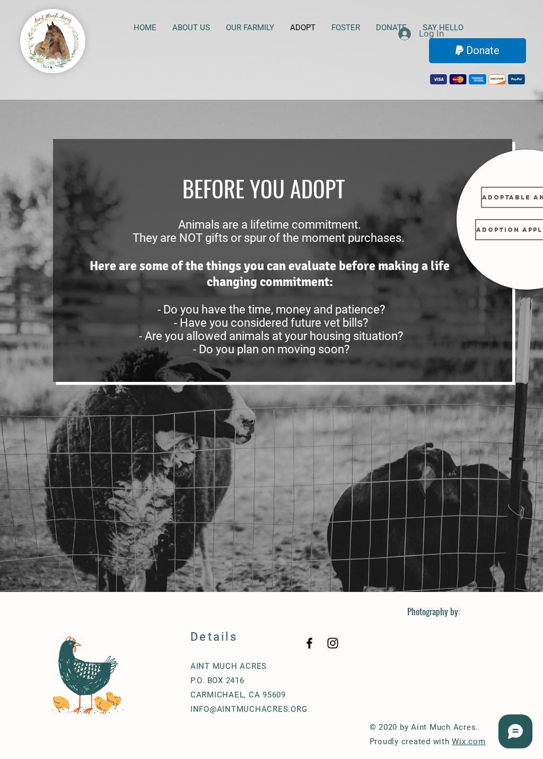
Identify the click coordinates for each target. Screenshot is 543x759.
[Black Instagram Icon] (333, 643)
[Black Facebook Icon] (309, 643)
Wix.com (468, 741)
